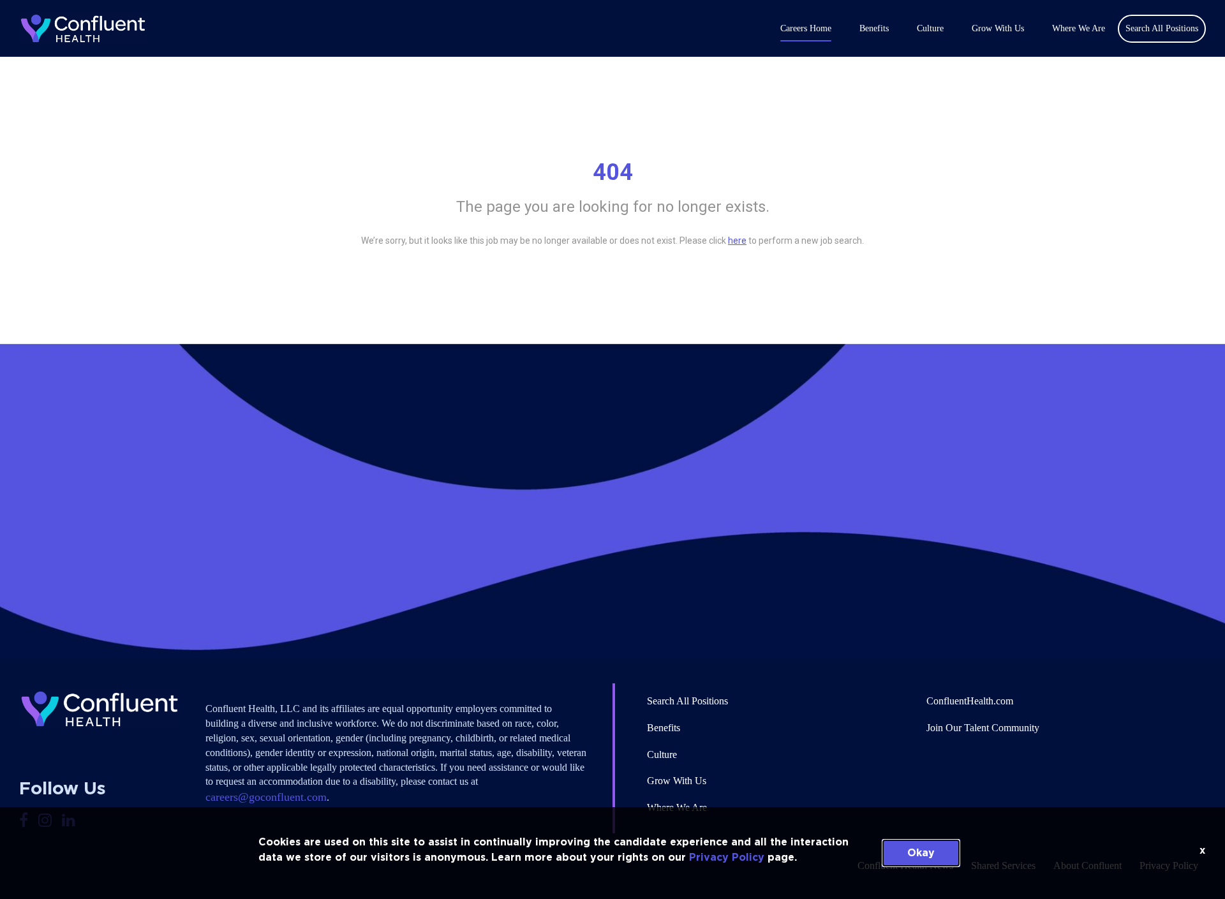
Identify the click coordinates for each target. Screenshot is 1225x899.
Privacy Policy (726, 857)
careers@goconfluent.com (266, 797)
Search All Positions (687, 700)
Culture (930, 28)
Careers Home (805, 28)
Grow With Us (998, 28)
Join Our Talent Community (982, 727)
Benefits (874, 28)
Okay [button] (921, 853)
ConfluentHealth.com (969, 700)
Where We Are (1078, 28)
